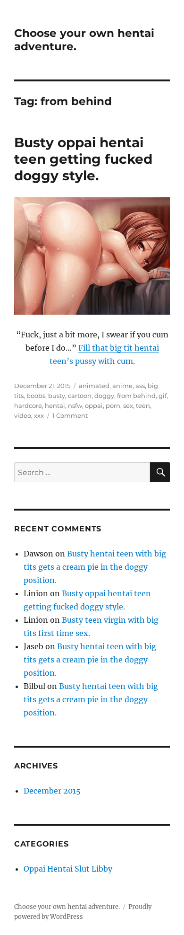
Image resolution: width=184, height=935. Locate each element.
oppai (94, 405)
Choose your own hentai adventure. (67, 907)
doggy (104, 395)
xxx (39, 415)
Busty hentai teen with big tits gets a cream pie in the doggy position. (95, 567)
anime (122, 385)
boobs (35, 395)
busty (56, 395)
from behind (136, 395)
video (22, 415)
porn (113, 405)
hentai (55, 405)
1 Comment (70, 415)
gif (163, 395)
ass (140, 385)
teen (143, 405)
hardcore (28, 405)
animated (94, 385)
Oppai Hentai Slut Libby (68, 868)
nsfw (75, 405)
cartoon (80, 395)
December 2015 (52, 790)
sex (128, 405)
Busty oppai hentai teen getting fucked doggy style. (83, 159)
